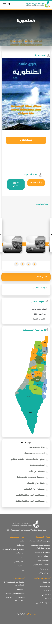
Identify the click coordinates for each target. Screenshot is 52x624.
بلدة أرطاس (46, 590)
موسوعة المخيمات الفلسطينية (31, 477)
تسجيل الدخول (15, 184)
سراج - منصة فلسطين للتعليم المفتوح (28, 459)
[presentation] (48, 244)
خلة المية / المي (19, 562)
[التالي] (1, 235)
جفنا (23, 570)
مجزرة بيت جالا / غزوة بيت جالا (40, 541)
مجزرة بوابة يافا (45, 569)
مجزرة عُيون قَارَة (45, 573)
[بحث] (9, 5)
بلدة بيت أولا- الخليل (43, 603)
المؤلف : (44, 309)
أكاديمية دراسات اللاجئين (34, 454)
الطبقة (22, 541)
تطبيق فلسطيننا (37, 465)
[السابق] (51, 235)
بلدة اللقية (47, 582)
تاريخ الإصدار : (42, 314)
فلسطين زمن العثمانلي (34, 489)
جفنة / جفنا (21, 566)
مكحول (22, 558)
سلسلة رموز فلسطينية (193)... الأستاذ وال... (13, 584)
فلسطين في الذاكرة (36, 471)
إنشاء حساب (36, 183)
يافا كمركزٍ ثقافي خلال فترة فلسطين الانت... (15, 599)
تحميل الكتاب (26, 140)
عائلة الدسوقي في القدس (15, 593)
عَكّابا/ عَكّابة (20, 554)
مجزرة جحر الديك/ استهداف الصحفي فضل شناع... (41, 547)
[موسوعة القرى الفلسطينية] (38, 4)
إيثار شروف (20, 614)
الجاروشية (21, 545)
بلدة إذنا (48, 599)
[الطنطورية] (32, 41)
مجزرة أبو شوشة (44, 556)
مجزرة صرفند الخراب (43, 561)
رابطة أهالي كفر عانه (36, 483)
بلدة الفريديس (45, 586)
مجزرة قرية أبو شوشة (43, 552)
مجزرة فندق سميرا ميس (42, 565)
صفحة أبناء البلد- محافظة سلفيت (30, 501)
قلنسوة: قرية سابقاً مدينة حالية (14, 549)
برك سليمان (20, 589)
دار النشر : (43, 319)
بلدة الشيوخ (46, 595)
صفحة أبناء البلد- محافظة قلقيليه (30, 495)
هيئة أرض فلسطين (36, 448)
